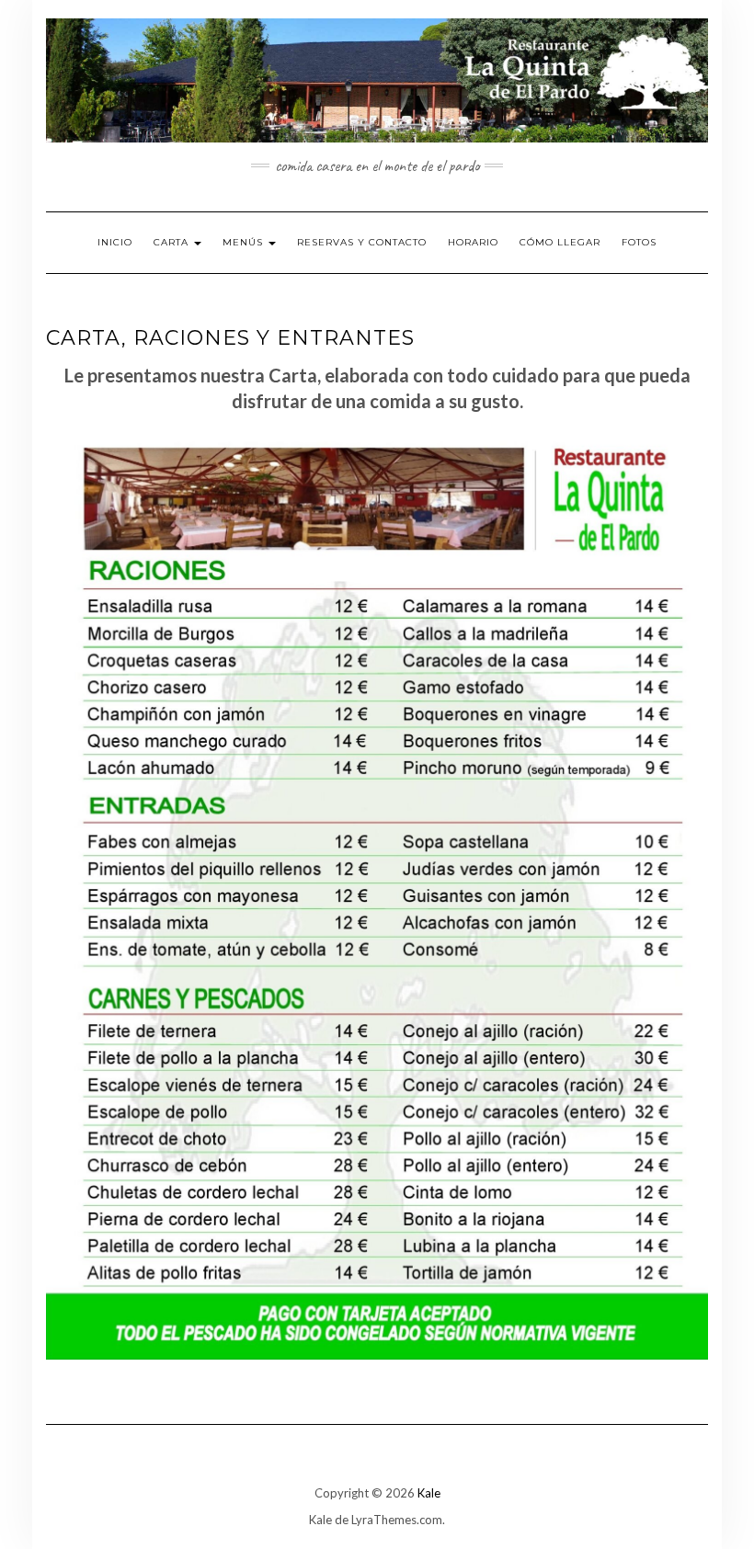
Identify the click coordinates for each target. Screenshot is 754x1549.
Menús (245, 242)
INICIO (114, 242)
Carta (173, 242)
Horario (473, 242)
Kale (428, 1493)
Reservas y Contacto (362, 242)
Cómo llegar (560, 242)
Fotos (639, 242)
